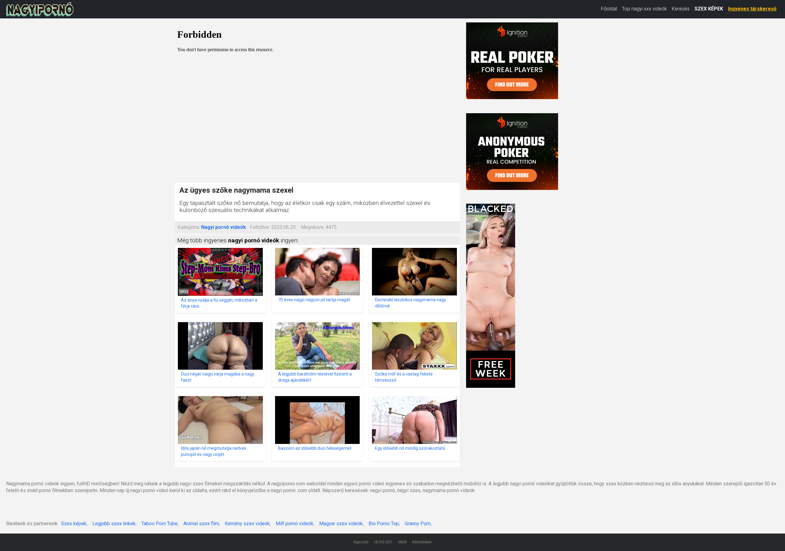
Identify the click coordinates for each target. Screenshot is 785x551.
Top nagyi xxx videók (644, 9)
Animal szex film (201, 523)
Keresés (681, 9)
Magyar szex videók (341, 523)
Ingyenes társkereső (752, 9)
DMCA (402, 542)
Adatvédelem (422, 542)
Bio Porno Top (384, 523)
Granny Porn (418, 523)
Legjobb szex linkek (114, 523)
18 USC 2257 (383, 542)
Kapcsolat (361, 542)
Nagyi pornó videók (223, 227)
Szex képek (73, 523)
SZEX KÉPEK (709, 9)
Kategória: (189, 227)
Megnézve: (312, 227)
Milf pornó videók (294, 523)
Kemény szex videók (247, 523)
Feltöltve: (260, 227)
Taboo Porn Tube (159, 523)
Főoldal (609, 9)
